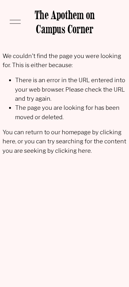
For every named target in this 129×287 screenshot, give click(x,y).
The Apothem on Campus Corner (64, 22)
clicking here (73, 150)
